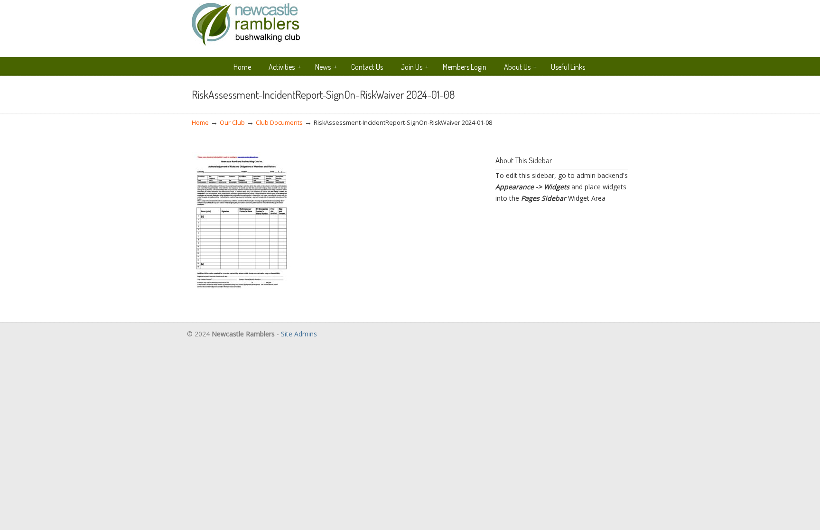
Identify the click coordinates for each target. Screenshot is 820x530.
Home (200, 123)
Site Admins (299, 333)
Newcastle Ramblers (246, 24)
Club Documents (279, 123)
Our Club (232, 123)
